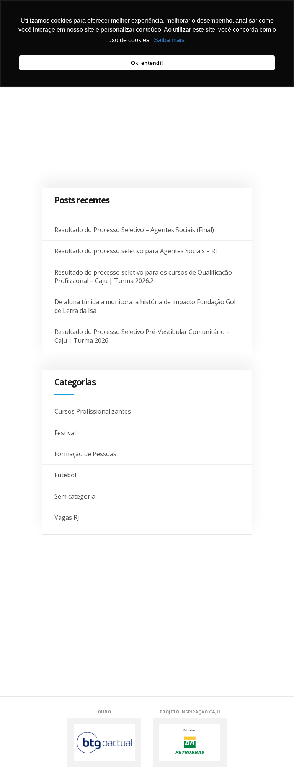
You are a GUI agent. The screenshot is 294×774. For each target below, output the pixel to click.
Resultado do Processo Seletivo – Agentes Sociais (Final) (134, 230)
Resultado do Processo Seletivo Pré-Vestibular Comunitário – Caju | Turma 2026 (142, 335)
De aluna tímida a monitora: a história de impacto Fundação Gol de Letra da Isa (144, 306)
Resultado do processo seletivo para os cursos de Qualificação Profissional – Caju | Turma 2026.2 (143, 276)
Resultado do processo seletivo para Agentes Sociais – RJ (135, 251)
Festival (65, 433)
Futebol (65, 475)
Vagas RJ (66, 517)
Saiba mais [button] (169, 40)
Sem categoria (74, 496)
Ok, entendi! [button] (147, 63)
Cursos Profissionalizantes (92, 411)
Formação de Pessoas (85, 454)
